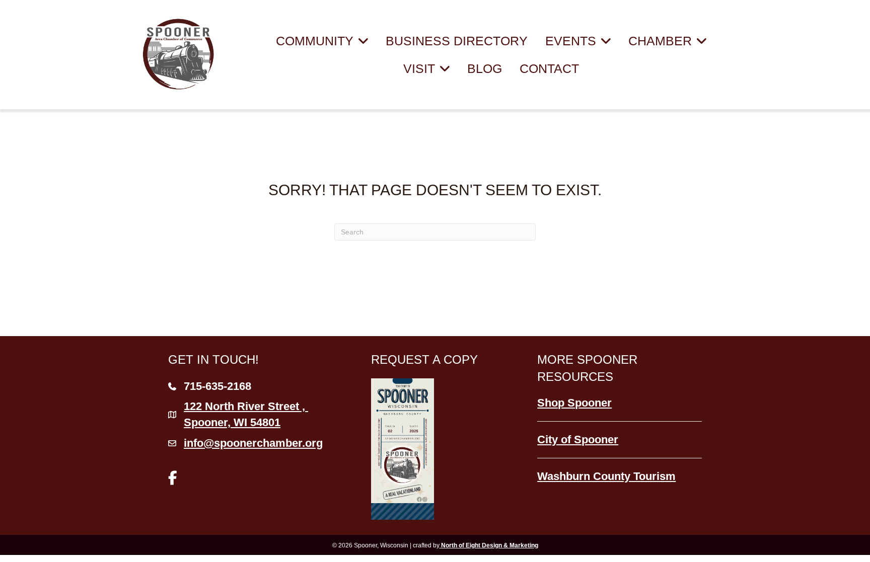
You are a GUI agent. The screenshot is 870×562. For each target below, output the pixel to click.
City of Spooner (577, 439)
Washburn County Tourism (606, 476)
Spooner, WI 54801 (246, 414)
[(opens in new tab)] (402, 448)
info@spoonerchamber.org (253, 443)
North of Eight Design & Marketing (489, 545)
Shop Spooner (574, 402)
